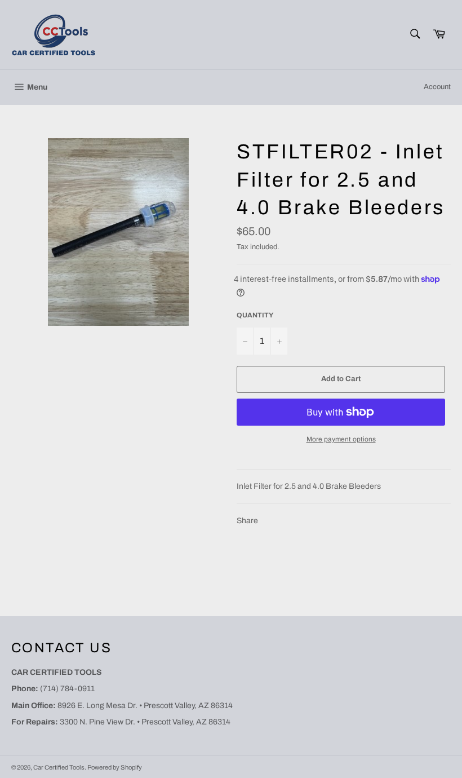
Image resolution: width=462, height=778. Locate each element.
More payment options (341, 439)
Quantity (255, 315)
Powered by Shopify (114, 767)
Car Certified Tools (59, 767)
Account (437, 87)
